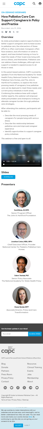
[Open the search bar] (34, 4)
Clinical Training (34, 367)
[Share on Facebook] (10, 32)
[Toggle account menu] (40, 4)
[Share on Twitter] (14, 32)
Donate (4, 367)
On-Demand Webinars (13, 13)
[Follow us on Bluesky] (11, 387)
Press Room (6, 375)
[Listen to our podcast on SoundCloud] (30, 387)
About (30, 382)
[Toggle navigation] (4, 4)
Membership (32, 378)
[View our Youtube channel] (37, 387)
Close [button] (26, 425)
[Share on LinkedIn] (2, 32)
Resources (31, 364)
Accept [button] (18, 425)
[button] (8, 177)
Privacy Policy (7, 378)
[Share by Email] (17, 32)
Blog (3, 364)
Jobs (29, 375)
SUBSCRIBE (35, 334)
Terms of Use (5, 400)
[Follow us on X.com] (24, 387)
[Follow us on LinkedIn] (5, 387)
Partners (5, 371)
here (30, 417)
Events (30, 371)
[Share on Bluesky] (6, 32)
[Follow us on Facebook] (18, 387)
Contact (5, 382)
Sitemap (25, 400)
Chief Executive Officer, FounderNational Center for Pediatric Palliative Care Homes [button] (22, 247)
